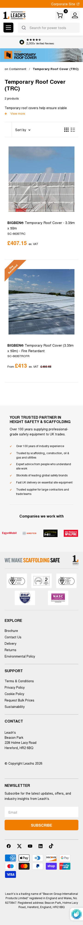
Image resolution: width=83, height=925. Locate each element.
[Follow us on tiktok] (51, 846)
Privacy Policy (15, 687)
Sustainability (15, 706)
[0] (60, 15)
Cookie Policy (14, 693)
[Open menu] (8, 27)
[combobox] (49, 28)
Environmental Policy (20, 656)
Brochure (11, 630)
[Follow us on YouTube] (30, 846)
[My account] (75, 15)
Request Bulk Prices (19, 700)
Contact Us (13, 637)
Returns (10, 649)
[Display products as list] (73, 130)
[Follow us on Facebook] (8, 846)
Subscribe (41, 825)
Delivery (10, 643)
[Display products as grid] (66, 130)
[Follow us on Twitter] (19, 846)
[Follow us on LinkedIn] (40, 846)
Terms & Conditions (19, 681)
